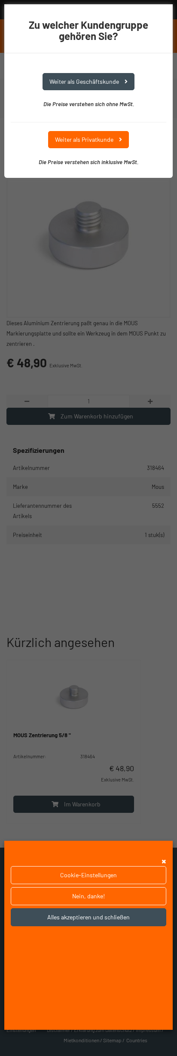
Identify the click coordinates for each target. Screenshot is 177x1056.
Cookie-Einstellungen (88, 875)
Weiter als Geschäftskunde (84, 81)
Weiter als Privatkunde (85, 139)
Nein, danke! (88, 896)
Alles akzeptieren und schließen (88, 917)
